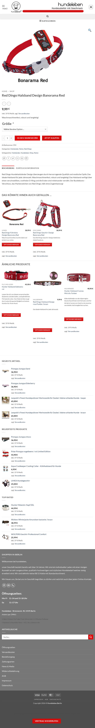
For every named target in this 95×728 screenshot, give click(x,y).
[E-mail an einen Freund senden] (17, 158)
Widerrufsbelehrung (10, 671)
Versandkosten (24, 113)
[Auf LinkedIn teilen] (26, 158)
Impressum (6, 680)
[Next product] (4, 104)
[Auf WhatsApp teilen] (4, 158)
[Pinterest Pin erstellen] (22, 158)
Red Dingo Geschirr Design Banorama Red (43, 234)
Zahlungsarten (8, 661)
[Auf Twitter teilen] (13, 158)
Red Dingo (28, 149)
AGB (4, 676)
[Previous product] (9, 104)
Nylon (21, 149)
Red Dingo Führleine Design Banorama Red (10, 234)
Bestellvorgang (8, 657)
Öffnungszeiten (8, 647)
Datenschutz (7, 685)
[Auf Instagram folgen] (4, 585)
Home (4, 91)
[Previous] (2, 308)
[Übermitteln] (90, 637)
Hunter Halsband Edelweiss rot (12, 288)
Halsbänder (15, 149)
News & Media (8, 666)
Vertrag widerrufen (46, 721)
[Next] (93, 308)
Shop (12, 91)
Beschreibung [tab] (8, 168)
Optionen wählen (11, 244)
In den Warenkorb (27, 138)
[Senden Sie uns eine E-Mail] (9, 585)
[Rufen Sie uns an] (13, 585)
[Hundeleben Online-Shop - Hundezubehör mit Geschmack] (47, 7)
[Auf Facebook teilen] (9, 158)
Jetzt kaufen (51, 138)
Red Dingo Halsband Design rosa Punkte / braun (43, 303)
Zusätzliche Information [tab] (27, 168)
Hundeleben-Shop (27, 153)
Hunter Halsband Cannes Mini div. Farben (74, 292)
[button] (5, 7)
